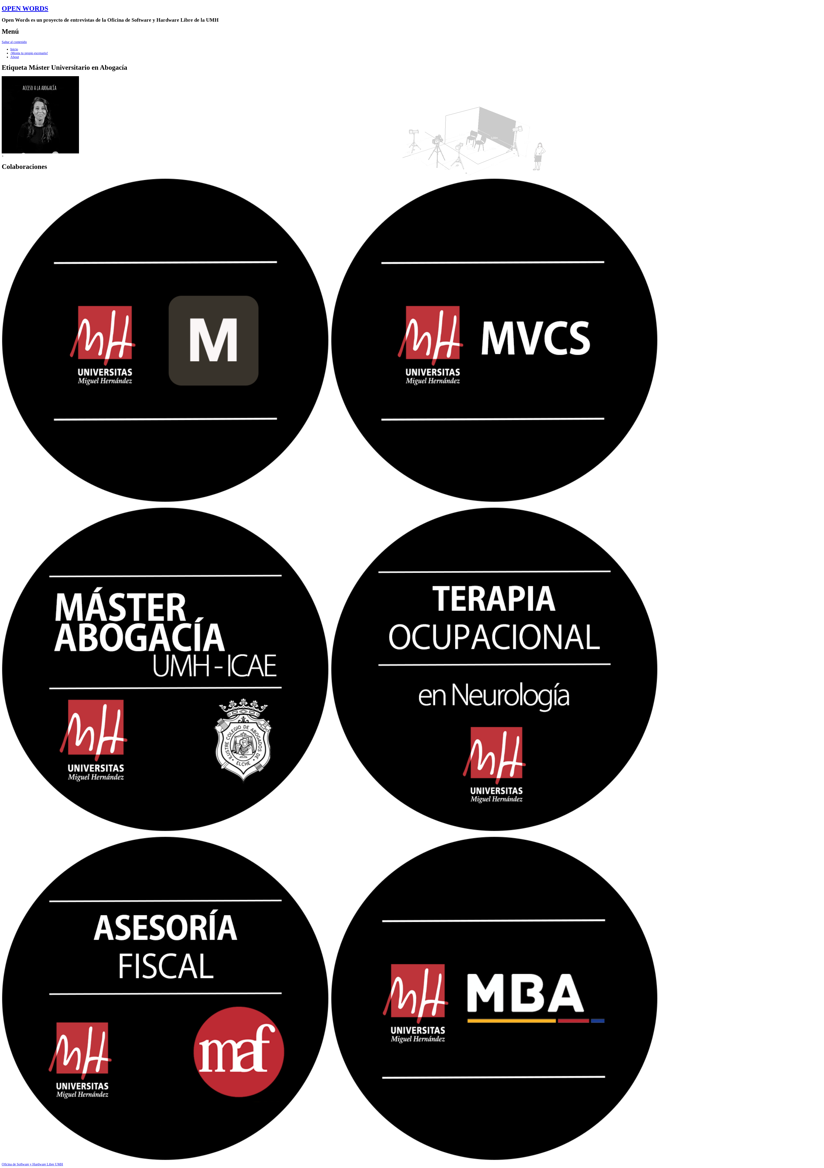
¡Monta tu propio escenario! (29, 53)
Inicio (14, 49)
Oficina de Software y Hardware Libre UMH (32, 1164)
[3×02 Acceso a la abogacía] (40, 152)
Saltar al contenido (14, 42)
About (14, 57)
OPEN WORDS (25, 8)
